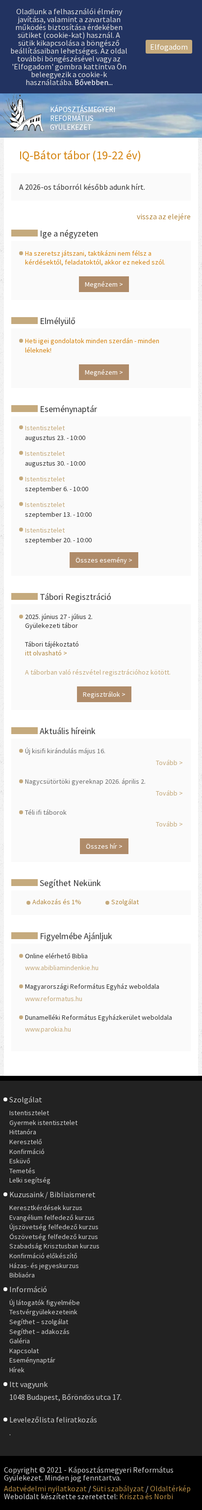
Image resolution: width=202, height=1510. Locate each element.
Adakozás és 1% (56, 901)
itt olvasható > (46, 653)
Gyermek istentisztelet (43, 1122)
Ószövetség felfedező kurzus (53, 1236)
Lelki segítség (29, 1180)
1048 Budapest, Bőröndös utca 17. (65, 1397)
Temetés (22, 1170)
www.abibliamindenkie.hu (62, 967)
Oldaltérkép (170, 1488)
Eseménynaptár (32, 1360)
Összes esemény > (104, 560)
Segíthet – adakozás (39, 1331)
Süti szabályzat (118, 1488)
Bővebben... (94, 82)
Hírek (17, 1369)
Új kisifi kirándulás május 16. (65, 750)
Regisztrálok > (104, 694)
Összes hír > (104, 846)
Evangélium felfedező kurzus (52, 1217)
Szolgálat (125, 901)
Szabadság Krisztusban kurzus (54, 1246)
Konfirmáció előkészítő (43, 1255)
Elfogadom (169, 47)
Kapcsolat (24, 1350)
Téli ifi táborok (46, 812)
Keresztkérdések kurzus (45, 1207)
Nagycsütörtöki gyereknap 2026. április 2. (85, 781)
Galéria (19, 1340)
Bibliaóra (22, 1275)
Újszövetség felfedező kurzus (54, 1226)
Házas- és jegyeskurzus (44, 1265)
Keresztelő (25, 1141)
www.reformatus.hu (53, 998)
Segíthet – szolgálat (38, 1321)
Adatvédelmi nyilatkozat (45, 1488)
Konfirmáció (27, 1151)
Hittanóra (22, 1131)
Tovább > (169, 762)
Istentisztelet (45, 427)
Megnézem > (104, 284)
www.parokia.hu (48, 1029)
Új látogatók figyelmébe (44, 1302)
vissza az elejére (164, 216)
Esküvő (19, 1160)
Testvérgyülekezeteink (43, 1311)
